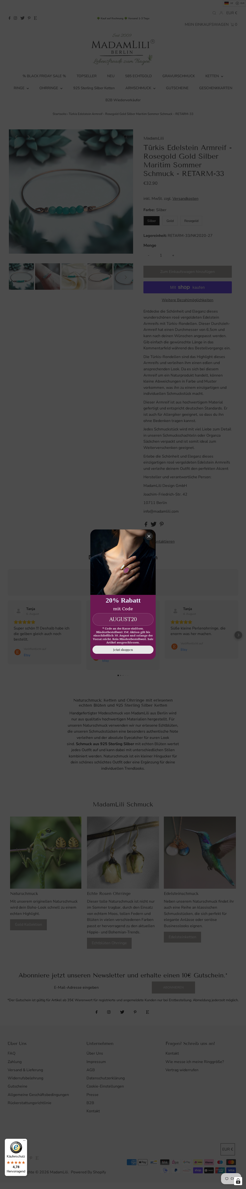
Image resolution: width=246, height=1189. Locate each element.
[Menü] (24, 1142)
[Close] (149, 536)
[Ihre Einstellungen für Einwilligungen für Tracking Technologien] (238, 1181)
